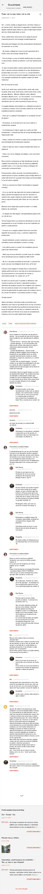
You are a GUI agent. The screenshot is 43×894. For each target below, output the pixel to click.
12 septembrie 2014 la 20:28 (20, 679)
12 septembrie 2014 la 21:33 (31, 537)
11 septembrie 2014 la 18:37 (24, 469)
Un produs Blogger (22, 889)
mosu (12, 706)
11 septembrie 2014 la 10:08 (26, 331)
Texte (10, 323)
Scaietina (19, 386)
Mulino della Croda (10, 838)
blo (11, 635)
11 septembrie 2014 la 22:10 (31, 578)
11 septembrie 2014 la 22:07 (31, 657)
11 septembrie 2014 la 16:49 (31, 428)
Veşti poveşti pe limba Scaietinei (25, 323)
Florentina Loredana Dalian (19, 447)
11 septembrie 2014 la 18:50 (18, 555)
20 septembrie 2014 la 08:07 (25, 761)
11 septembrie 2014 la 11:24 (24, 420)
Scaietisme (14, 4)
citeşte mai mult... (34, 832)
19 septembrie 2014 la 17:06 (22, 706)
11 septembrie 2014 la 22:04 (31, 484)
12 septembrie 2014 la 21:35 (31, 691)
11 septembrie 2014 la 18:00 (18, 448)
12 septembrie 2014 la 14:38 (24, 595)
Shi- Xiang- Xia (8, 814)
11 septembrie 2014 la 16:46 (31, 386)
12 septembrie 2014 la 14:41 (24, 514)
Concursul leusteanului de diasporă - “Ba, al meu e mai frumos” (18, 861)
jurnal (4, 323)
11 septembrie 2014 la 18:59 (20, 635)
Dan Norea (13, 331)
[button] (40, 14)
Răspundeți (14, 406)
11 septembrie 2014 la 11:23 (24, 410)
